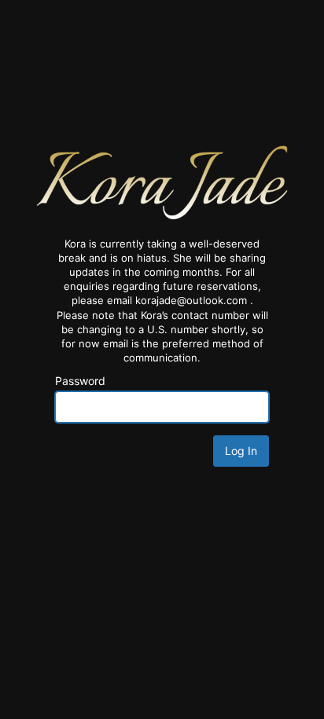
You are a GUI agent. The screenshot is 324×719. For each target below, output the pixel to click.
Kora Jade (162, 181)
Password (80, 380)
